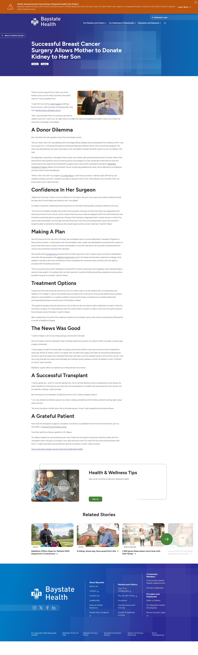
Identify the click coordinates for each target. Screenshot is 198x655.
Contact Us (94, 596)
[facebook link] (47, 607)
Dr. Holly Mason (67, 176)
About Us (93, 586)
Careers (93, 591)
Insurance (122, 600)
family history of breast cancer (48, 110)
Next (167, 539)
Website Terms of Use (70, 634)
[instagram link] (34, 607)
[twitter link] (41, 607)
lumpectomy (51, 254)
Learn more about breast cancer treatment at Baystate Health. (57, 449)
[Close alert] (195, 2)
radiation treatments (65, 257)
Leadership (94, 600)
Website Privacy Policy (90, 634)
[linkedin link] (53, 607)
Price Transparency (158, 634)
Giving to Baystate (155, 588)
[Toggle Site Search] (165, 23)
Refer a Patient (153, 600)
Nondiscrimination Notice (112, 634)
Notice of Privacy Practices (135, 634)
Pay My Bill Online (126, 596)
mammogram (55, 104)
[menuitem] (94, 23)
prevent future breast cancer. (55, 427)
